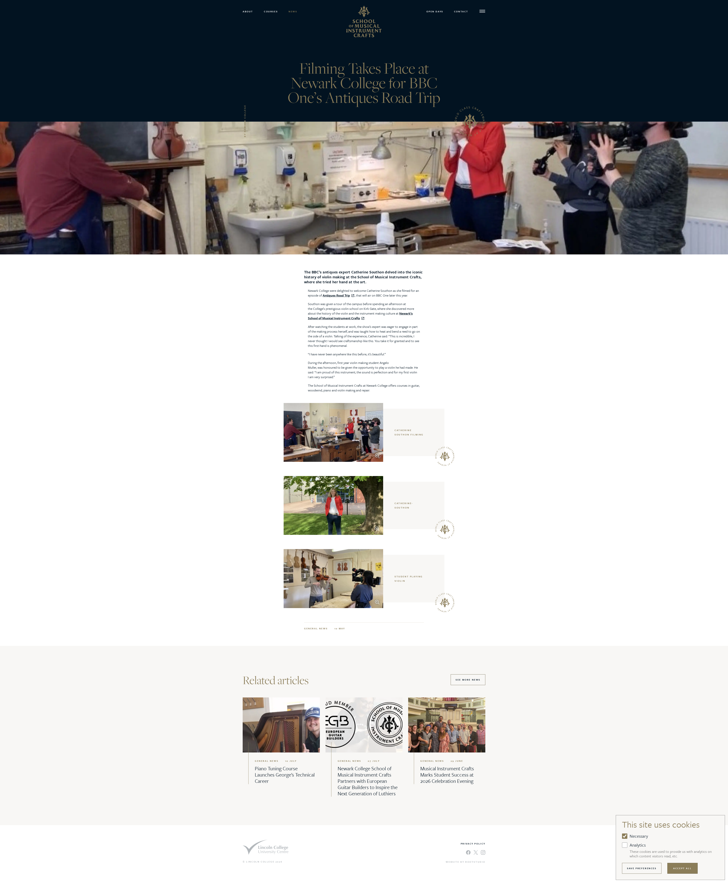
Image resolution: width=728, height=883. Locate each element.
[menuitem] (249, 11)
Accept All (682, 868)
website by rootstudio (465, 861)
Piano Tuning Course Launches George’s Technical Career (285, 775)
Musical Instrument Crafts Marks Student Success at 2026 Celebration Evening (447, 775)
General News (316, 628)
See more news (468, 679)
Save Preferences (642, 868)
